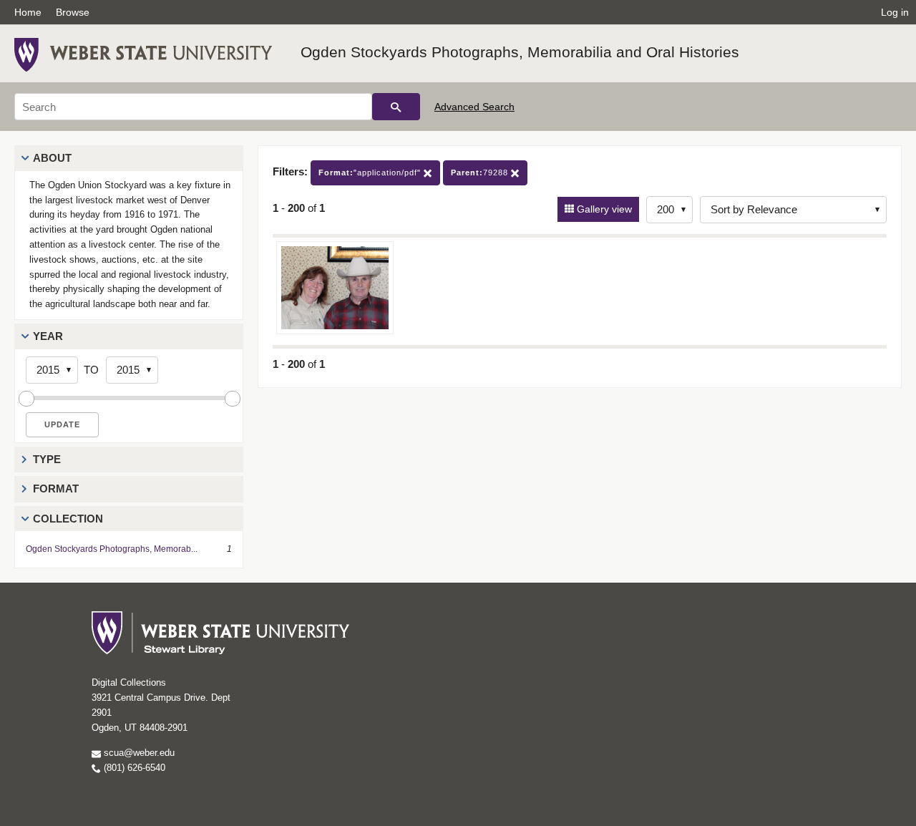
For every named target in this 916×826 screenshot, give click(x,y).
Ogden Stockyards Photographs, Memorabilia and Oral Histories (520, 52)
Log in (895, 12)
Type (47, 459)
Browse (72, 12)
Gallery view (603, 209)
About (52, 158)
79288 (481, 172)
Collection (68, 518)
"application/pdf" (371, 172)
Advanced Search (474, 106)
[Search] (396, 106)
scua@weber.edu (138, 752)
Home (28, 12)
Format (56, 488)
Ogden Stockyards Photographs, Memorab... (112, 549)
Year (48, 336)
